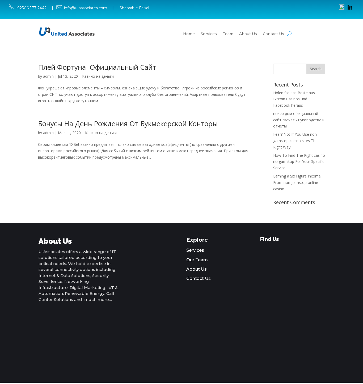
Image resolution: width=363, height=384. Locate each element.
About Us (248, 33)
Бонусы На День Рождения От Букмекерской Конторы (128, 123)
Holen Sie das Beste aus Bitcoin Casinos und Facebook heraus (294, 99)
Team (228, 33)
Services (209, 33)
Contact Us (273, 33)
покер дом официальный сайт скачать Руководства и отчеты (298, 120)
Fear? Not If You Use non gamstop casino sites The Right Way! (295, 141)
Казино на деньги (98, 76)
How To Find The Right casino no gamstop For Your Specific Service (299, 162)
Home (189, 33)
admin (48, 76)
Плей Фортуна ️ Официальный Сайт (97, 67)
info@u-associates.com (85, 8)
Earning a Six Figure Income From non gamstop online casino (297, 182)
